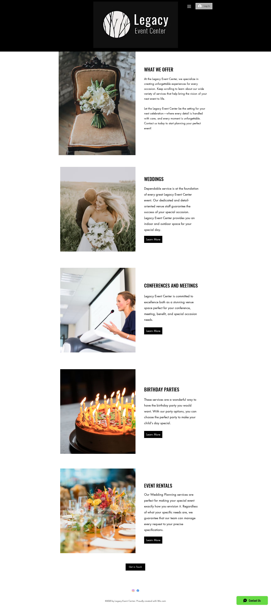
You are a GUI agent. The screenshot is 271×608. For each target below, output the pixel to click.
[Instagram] (133, 590)
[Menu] (189, 6)
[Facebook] (137, 590)
